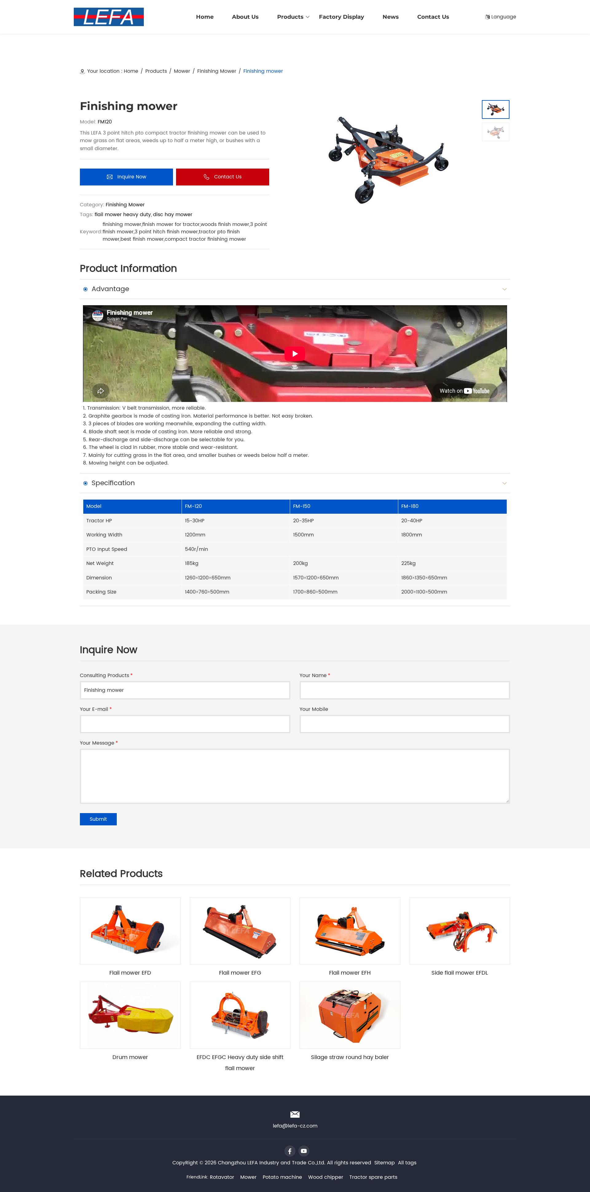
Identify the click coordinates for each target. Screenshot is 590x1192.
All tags (407, 1163)
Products (156, 71)
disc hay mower (172, 214)
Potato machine (282, 1177)
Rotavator (222, 1177)
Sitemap (384, 1163)
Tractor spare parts (373, 1177)
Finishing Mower (216, 71)
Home (131, 71)
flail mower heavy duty (123, 214)
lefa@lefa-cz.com (491, 5)
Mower (182, 71)
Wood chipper (325, 1177)
